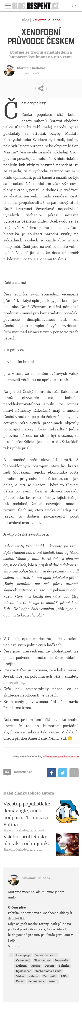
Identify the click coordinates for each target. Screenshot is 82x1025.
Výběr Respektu (45, 955)
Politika (64, 966)
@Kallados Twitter (68, 756)
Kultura (21, 966)
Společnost (23, 971)
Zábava (33, 976)
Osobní (49, 966)
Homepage (23, 955)
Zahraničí (49, 976)
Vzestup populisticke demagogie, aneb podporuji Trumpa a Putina (26, 814)
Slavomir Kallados (46, 20)
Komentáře (18, 772)
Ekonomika (42, 960)
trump (53, 981)
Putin (20, 981)
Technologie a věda (48, 971)
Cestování (23, 960)
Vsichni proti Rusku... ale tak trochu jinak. (27, 840)
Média (35, 966)
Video (20, 976)
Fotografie (61, 960)
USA (64, 976)
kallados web (50, 756)
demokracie (36, 981)
